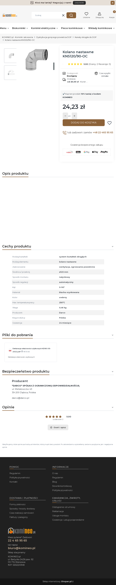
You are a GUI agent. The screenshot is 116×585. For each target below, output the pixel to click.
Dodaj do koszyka (83, 122)
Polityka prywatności (19, 477)
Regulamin (14, 473)
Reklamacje (58, 511)
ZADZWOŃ (79, 3)
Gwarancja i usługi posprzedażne (68, 520)
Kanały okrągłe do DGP (85, 37)
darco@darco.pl (20, 398)
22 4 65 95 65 (17, 540)
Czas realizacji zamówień (21, 513)
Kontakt (13, 482)
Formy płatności (17, 504)
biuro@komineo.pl (21, 548)
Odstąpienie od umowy (63, 507)
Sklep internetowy (57, 581)
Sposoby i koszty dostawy (22, 508)
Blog (54, 482)
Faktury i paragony (18, 517)
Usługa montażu (60, 515)
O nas (55, 473)
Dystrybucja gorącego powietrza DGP (53, 37)
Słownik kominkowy (62, 486)
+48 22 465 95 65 (103, 132)
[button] (71, 15)
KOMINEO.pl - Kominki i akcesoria (17, 37)
